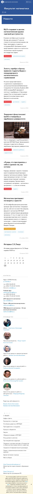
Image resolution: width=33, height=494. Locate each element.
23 (17, 263)
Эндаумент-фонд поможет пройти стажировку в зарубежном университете (15, 116)
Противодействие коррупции (11, 440)
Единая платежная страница (11, 455)
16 (17, 260)
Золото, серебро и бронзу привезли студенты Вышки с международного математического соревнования (15, 73)
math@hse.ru (12, 288)
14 (11, 260)
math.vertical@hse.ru (8, 305)
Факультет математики (16, 8)
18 (23, 260)
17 (20, 260)
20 (8, 263)
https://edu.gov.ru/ (8, 471)
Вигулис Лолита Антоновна (11, 404)
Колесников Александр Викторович (13, 381)
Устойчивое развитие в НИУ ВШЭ (12, 424)
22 (14, 263)
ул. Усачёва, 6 (7, 281)
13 (8, 260)
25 (23, 263)
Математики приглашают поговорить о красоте (14, 199)
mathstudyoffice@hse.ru (10, 292)
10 (19, 258)
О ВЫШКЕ (6, 415)
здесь (26, 481)
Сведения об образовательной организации (15, 447)
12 (5, 260)
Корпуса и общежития (9, 429)
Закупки (5, 432)
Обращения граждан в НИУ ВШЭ (12, 435)
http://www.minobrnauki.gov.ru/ (11, 464)
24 (20, 263)
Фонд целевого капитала (10, 438)
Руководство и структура (10, 421)
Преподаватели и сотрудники (11, 426)
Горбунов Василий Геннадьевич (11, 368)
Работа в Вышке (7, 457)
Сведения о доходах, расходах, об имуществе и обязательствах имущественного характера (16, 444)
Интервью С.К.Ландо (12, 244)
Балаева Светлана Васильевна (17, 355)
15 (14, 260)
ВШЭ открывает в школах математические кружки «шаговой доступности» (14, 31)
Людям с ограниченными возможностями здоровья (14, 451)
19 (5, 263)
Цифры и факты (7, 418)
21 (11, 263)
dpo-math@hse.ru (8, 300)
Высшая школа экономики (11, 2)
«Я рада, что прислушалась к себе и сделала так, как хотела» (15, 164)
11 (22, 258)
